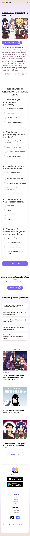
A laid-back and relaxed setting (15, 247)
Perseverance (10, 205)
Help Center (16, 512)
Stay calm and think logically (15, 178)
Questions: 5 (17, 74)
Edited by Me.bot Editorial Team (6, 74)
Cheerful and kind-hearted (14, 122)
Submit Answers (15, 263)
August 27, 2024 (24, 74)
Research (15, 501)
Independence (11, 214)
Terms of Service (15, 529)
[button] (27, 2)
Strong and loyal (11, 113)
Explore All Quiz (15, 454)
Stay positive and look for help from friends (15, 188)
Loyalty (9, 210)
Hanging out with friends (14, 156)
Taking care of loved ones (14, 147)
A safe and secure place (13, 242)
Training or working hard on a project (15, 141)
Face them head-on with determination (13, 173)
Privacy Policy (15, 527)
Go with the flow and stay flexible (16, 183)
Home (15, 497)
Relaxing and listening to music (16, 151)
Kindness (9, 219)
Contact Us (16, 510)
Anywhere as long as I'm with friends (15, 252)
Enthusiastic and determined (15, 108)
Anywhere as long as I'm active (15, 238)
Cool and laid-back (12, 117)
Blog (16, 503)
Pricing (16, 499)
